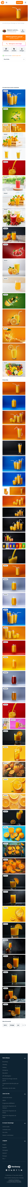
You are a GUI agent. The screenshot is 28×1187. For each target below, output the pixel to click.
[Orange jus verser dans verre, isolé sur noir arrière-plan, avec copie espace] (13, 585)
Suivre (22, 31)
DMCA (4, 1140)
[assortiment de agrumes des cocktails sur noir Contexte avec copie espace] (13, 566)
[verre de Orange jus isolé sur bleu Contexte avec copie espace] (13, 423)
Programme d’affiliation (8, 1143)
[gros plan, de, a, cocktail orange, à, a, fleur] (5, 752)
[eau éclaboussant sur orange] (13, 355)
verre (5, 1065)
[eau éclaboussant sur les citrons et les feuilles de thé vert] (13, 114)
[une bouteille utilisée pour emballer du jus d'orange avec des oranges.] (6, 127)
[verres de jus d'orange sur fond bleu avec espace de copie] (13, 97)
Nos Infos (4, 1172)
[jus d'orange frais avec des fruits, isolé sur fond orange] (13, 372)
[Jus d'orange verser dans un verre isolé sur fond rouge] (13, 188)
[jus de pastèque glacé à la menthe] (13, 203)
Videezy (4, 1107)
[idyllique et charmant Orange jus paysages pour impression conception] (13, 938)
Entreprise (5, 1110)
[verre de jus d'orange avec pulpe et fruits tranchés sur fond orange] (13, 338)
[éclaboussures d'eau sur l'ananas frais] (13, 321)
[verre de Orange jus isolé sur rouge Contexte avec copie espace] (13, 676)
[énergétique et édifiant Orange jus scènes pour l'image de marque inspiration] (13, 777)
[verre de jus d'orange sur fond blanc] (13, 305)
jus (18, 1065)
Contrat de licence (7, 1137)
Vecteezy (4, 1104)
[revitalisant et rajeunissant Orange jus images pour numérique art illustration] (13, 1018)
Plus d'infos (6, 58)
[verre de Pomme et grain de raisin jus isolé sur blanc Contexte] (13, 723)
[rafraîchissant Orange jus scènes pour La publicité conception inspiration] (13, 825)
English (4, 1184)
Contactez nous (6, 1169)
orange (12, 1065)
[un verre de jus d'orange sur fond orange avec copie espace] (13, 408)
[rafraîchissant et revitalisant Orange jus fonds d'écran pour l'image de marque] (13, 970)
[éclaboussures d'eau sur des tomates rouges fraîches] (13, 271)
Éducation (5, 1113)
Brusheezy (5, 1101)
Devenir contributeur (7, 1175)
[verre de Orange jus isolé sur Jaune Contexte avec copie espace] (13, 692)
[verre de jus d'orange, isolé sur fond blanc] (6, 163)
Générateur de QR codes (8, 1128)
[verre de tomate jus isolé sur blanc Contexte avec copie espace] (13, 707)
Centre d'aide (5, 1166)
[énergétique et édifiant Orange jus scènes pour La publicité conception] (13, 986)
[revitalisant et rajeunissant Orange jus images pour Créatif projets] (13, 954)
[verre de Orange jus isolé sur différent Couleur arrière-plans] (13, 575)
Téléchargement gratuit (14, 37)
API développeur (6, 1116)
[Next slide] (21, 1065)
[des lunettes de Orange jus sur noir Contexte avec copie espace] (13, 541)
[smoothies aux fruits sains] (13, 237)
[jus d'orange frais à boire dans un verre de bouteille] (13, 149)
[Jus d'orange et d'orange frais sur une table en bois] (13, 254)
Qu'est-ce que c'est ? (16, 55)
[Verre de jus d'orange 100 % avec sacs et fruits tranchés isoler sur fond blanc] (13, 288)
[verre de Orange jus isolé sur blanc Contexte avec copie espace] (13, 614)
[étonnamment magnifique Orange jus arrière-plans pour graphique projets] (13, 1034)
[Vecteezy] (2, 2)
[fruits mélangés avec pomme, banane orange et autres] (13, 389)
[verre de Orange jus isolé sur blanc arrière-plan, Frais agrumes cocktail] (5, 511)
